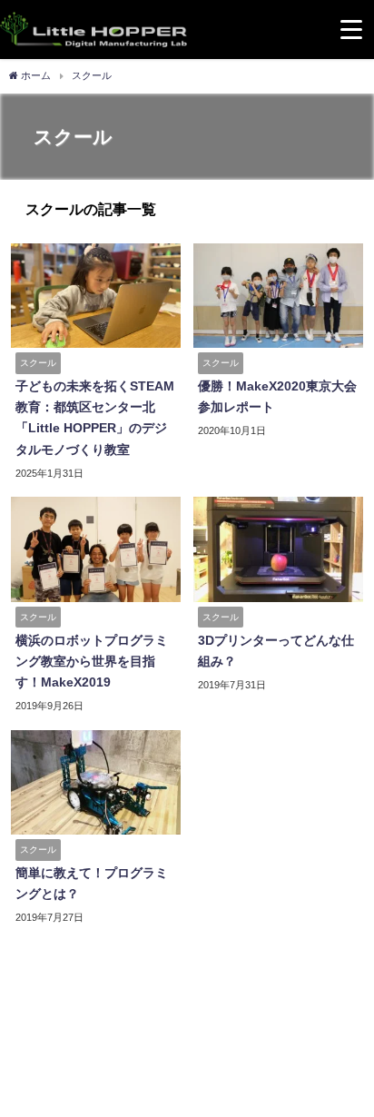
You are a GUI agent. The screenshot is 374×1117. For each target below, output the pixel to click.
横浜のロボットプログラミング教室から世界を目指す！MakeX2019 (91, 661)
